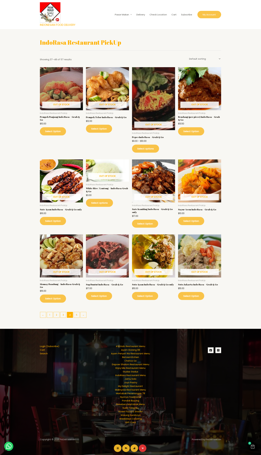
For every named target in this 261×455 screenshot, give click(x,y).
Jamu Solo (130, 378)
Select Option (53, 131)
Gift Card (130, 422)
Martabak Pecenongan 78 (130, 393)
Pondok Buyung (130, 400)
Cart (174, 14)
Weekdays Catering (130, 418)
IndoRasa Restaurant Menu (130, 375)
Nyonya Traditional (130, 397)
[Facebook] (211, 350)
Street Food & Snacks (130, 411)
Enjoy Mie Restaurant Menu (130, 368)
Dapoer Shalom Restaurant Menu (130, 364)
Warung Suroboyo (131, 415)
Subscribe (186, 14)
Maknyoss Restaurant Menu (130, 389)
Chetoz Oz (130, 360)
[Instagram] (218, 350)
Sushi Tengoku (130, 407)
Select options (145, 148)
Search (44, 353)
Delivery (140, 14)
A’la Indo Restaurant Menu (130, 346)
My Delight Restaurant (130, 386)
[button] (209, 14)
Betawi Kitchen (130, 357)
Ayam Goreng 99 (130, 349)
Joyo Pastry (130, 382)
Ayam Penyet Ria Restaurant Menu (130, 353)
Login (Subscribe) (49, 346)
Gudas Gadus (130, 371)
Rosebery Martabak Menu (130, 404)
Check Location (158, 14)
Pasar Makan (122, 14)
